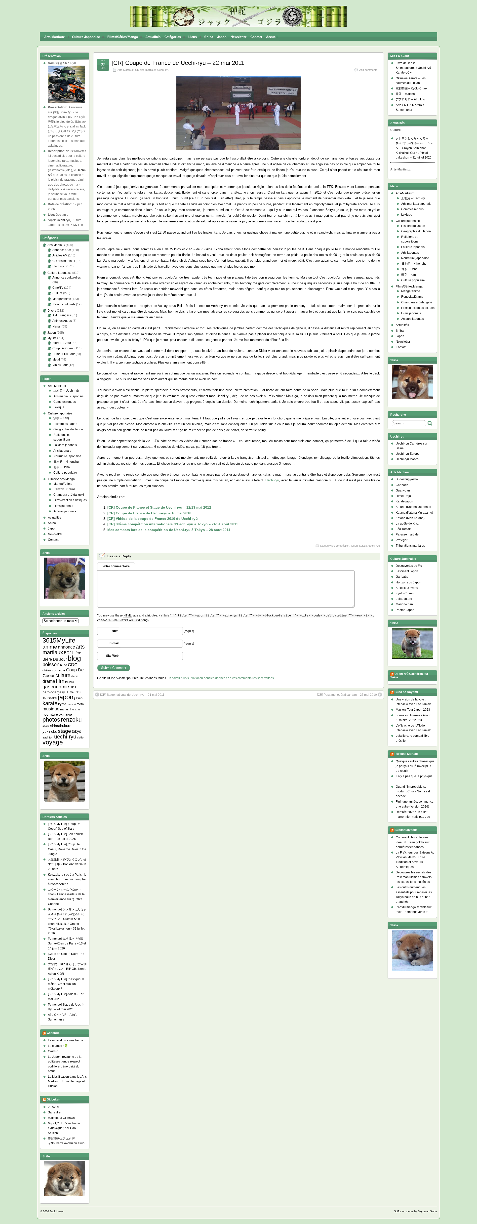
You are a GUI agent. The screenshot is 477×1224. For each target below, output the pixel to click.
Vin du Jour (60, 365)
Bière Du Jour (61, 343)
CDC (73, 664)
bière (76, 653)
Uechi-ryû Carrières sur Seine (409, 675)
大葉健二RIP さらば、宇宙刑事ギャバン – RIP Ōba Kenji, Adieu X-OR (67, 968)
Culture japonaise (86, 37)
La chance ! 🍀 (58, 1046)
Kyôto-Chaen (405, 593)
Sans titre (54, 1112)
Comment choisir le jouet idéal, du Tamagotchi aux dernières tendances (413, 842)
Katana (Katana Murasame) (414, 512)
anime (49, 647)
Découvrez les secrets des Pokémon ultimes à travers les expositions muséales (414, 877)
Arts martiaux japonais (68, 396)
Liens (192, 37)
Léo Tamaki (403, 529)
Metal (56, 359)
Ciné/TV (57, 287)
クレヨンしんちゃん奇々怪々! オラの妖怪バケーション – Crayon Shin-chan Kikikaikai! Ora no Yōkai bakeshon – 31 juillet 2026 (414, 148)
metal (80, 704)
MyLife (51, 338)
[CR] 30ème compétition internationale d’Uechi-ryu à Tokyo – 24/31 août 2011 (172, 524)
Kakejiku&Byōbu (407, 588)
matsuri (71, 704)
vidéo (80, 737)
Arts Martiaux (126, 69)
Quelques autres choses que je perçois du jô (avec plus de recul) (415, 766)
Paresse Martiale (407, 754)
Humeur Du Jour (63, 354)
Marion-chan (404, 604)
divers (75, 676)
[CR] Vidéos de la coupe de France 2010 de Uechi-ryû (152, 519)
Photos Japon (405, 610)
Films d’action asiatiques (70, 500)
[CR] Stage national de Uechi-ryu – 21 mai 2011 (132, 694)
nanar (64, 709)
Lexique (58, 407)
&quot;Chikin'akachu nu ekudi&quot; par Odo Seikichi (64, 1128)
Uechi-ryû (272, 480)
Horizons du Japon (408, 582)
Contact (256, 37)
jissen (354, 545)
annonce (66, 647)
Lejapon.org (404, 599)
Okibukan (53, 1099)
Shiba (208, 37)
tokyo (76, 731)
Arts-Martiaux (54, 37)
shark (45, 726)
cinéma (46, 670)
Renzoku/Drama (64, 489)
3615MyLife (58, 640)
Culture (57, 293)
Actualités (152, 37)
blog (74, 658)
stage (64, 731)
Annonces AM (61, 250)
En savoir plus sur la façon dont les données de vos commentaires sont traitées (220, 678)
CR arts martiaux (145, 69)
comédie (58, 670)
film (60, 681)
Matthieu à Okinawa (61, 1118)
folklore (69, 681)
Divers (51, 310)
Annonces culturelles (66, 277)
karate (363, 545)
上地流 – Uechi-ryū (66, 390)
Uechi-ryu (163, 69)
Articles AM (59, 255)
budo (63, 665)
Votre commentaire (116, 566)
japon (65, 697)
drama (48, 681)
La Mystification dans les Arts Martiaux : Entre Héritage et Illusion (67, 1081)
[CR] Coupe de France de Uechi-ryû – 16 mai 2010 (149, 513)
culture (62, 675)
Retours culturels (63, 304)
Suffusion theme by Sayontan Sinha (415, 1211)
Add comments (368, 69)
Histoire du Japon (65, 424)
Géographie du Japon (68, 429)
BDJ (68, 653)
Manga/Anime (62, 484)
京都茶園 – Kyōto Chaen (412, 88)
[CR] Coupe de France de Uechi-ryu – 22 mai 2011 (178, 62)
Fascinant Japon (407, 571)
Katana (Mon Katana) (410, 518)
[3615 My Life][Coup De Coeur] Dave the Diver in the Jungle (67, 849)
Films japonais (63, 506)
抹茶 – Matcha (405, 94)
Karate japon (404, 501)
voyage (52, 742)
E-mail (114, 643)
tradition (47, 737)
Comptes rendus (64, 402)
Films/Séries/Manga (122, 37)
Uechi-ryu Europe (408, 453)
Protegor (401, 540)
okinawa (65, 714)
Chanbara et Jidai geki (68, 494)
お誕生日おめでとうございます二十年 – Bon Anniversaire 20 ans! (67, 864)
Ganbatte (53, 1033)
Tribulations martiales (410, 545)
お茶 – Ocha (61, 467)
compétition (342, 545)
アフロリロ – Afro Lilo (410, 99)
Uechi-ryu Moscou (408, 459)
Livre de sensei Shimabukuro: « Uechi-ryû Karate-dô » (413, 67)
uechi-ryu (374, 545)
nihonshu (74, 709)
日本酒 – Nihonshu (66, 461)
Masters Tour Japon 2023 (413, 709)
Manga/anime (61, 299)
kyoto (62, 704)
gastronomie (55, 686)
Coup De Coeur (63, 348)
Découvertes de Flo (409, 566)
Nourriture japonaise (67, 456)
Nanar (56, 326)
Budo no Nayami (406, 692)
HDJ (73, 687)
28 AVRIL (54, 1107)
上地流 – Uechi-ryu (414, 198)
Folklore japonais (65, 445)
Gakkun (53, 1051)
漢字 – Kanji (61, 418)
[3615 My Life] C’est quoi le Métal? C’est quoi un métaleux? (66, 984)
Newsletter (238, 37)
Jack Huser (57, 1211)
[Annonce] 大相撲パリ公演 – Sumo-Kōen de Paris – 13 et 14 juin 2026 (67, 943)
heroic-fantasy (53, 692)
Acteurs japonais (64, 511)
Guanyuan (403, 490)
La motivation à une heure (65, 1040)
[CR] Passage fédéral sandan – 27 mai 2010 (347, 694)
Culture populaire (65, 472)
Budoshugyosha (407, 479)
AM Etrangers (61, 315)
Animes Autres (62, 321)
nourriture (50, 714)
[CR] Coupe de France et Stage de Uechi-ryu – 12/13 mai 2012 (159, 507)
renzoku (71, 719)
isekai (53, 698)
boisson (50, 664)
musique (50, 708)
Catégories (172, 37)
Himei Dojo (403, 496)
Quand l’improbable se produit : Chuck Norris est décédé (413, 791)
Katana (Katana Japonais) (413, 507)
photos (51, 719)
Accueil (272, 37)
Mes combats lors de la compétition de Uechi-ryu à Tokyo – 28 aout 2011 (168, 530)
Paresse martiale (407, 534)
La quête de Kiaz (407, 523)
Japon (222, 37)
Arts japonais (62, 450)
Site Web (112, 655)
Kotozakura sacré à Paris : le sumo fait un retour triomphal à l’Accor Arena (67, 879)
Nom (115, 631)
